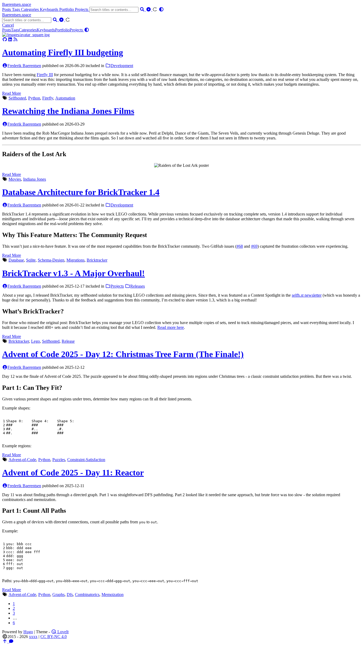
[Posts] (26, 34)
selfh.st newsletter (307, 295)
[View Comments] (11, 641)
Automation (65, 98)
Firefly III (45, 74)
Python (34, 98)
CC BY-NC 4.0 (53, 636)
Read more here (170, 327)
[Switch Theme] (161, 9)
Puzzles (58, 459)
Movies (15, 179)
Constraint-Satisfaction (86, 459)
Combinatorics (87, 594)
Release (68, 341)
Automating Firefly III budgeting (62, 52)
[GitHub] (4, 39)
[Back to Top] (5, 641)
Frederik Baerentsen (24, 65)
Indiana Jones (34, 179)
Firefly (47, 98)
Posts (7, 9)
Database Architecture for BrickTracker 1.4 (80, 192)
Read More (11, 93)
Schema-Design (51, 260)
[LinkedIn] (10, 39)
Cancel (8, 25)
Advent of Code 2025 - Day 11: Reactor (73, 472)
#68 (240, 246)
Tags (16, 9)
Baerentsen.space (16, 4)
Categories (30, 9)
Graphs (58, 594)
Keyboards (49, 9)
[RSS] (15, 39)
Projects (82, 9)
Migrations (75, 260)
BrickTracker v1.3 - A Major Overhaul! (73, 273)
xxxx (33, 636)
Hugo (28, 632)
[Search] (143, 9)
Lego (35, 341)
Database (16, 260)
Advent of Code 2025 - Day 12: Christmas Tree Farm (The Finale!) (123, 354)
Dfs (70, 594)
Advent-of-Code (22, 459)
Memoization (113, 594)
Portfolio (67, 9)
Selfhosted (17, 98)
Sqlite (31, 260)
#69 (254, 246)
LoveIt (62, 632)
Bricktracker (97, 260)
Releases (137, 286)
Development (122, 65)
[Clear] (149, 9)
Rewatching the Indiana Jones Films (68, 111)
